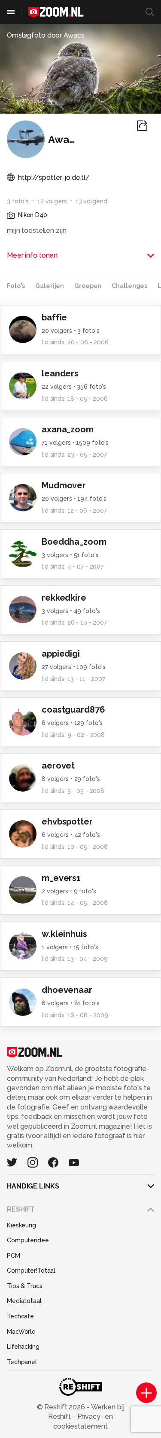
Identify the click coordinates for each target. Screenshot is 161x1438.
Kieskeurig (21, 1225)
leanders (60, 373)
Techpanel (22, 1362)
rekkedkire (64, 598)
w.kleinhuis (64, 934)
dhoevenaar (67, 990)
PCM (13, 1255)
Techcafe (20, 1316)
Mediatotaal (24, 1300)
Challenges (129, 285)
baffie (54, 317)
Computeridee (28, 1240)
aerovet (58, 765)
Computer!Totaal (31, 1270)
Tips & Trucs (25, 1285)
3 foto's (18, 201)
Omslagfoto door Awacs (46, 35)
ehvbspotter (67, 821)
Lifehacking (23, 1346)
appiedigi (61, 654)
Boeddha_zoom (74, 542)
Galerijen (49, 285)
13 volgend (91, 201)
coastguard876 (73, 709)
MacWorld (21, 1331)
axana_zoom (68, 429)
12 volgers (52, 201)
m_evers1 (61, 878)
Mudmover (64, 485)
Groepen (87, 285)
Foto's (16, 285)
